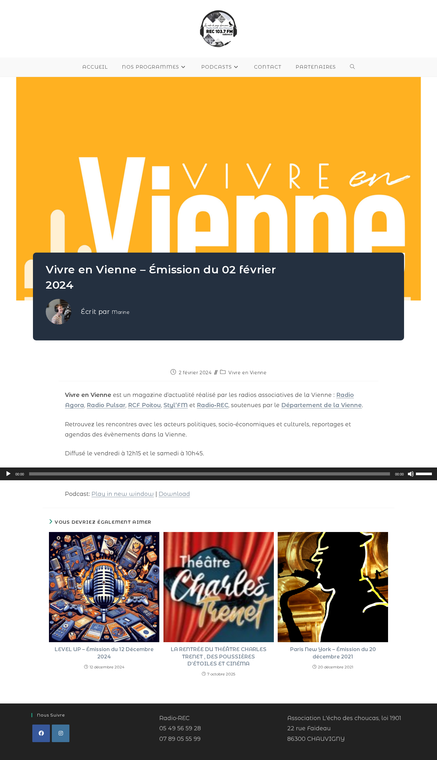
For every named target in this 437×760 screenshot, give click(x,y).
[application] (218, 473)
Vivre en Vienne (247, 373)
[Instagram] (60, 733)
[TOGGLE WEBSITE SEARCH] (352, 67)
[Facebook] (41, 733)
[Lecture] (8, 474)
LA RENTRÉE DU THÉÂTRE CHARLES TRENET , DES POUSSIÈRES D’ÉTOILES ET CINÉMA (218, 656)
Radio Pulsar (106, 405)
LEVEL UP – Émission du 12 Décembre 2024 (104, 652)
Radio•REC (212, 405)
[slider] (425, 473)
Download (174, 494)
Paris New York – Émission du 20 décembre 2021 (333, 652)
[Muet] (411, 474)
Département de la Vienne (321, 405)
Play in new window (122, 494)
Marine (121, 312)
